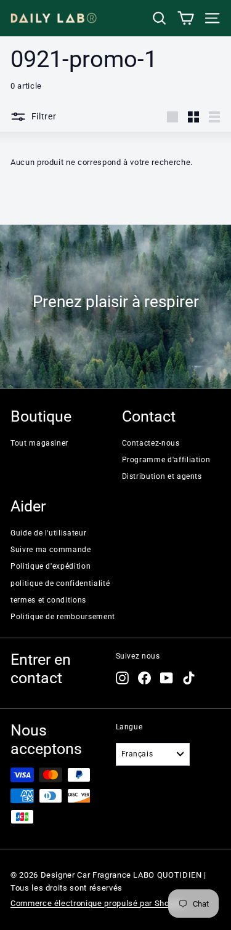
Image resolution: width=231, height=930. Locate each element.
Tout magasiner (39, 443)
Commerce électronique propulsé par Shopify (97, 903)
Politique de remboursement (62, 616)
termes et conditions (48, 600)
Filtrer (43, 116)
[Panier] (185, 18)
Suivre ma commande (50, 549)
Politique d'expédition (50, 566)
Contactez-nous (151, 443)
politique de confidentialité (60, 583)
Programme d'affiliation (166, 459)
